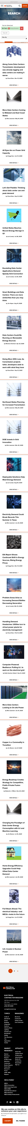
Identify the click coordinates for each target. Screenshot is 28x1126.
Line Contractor (19, 1022)
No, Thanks (20, 1121)
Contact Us (18, 1061)
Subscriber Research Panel (7, 1068)
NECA (6, 1083)
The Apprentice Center (7, 1041)
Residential (7, 1033)
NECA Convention (9, 1085)
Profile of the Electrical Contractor (7, 1061)
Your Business (8, 1037)
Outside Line (7, 1031)
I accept (7, 1121)
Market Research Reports (7, 1056)
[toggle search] (19, 6)
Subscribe (25, 5)
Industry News (8, 1028)
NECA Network (8, 1092)
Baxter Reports (8, 1065)
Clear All (5, 33)
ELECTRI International (10, 1091)
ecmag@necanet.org (10, 1009)
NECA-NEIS (7, 1089)
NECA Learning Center (10, 1087)
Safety (6, 1035)
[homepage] (8, 6)
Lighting (6, 1030)
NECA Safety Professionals (11, 1094)
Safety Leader (19, 1020)
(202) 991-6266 (8, 1006)
